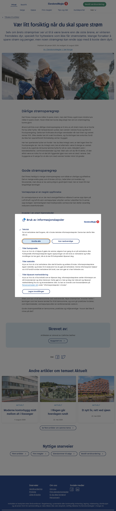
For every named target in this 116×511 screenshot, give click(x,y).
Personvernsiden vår (30, 285)
